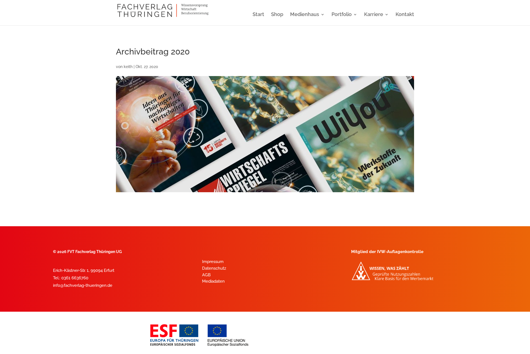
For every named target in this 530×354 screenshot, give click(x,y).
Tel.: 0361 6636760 (70, 277)
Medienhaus (304, 14)
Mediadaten (213, 281)
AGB (206, 274)
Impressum (213, 261)
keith (128, 66)
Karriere (373, 14)
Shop (277, 14)
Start (258, 14)
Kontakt (405, 14)
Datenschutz (214, 268)
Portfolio (342, 14)
